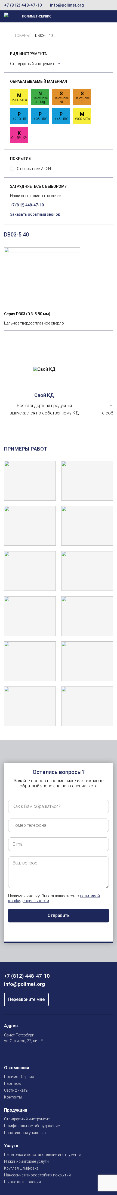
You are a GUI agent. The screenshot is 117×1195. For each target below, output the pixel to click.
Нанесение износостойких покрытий (37, 1175)
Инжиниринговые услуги (26, 1161)
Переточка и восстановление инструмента (42, 1154)
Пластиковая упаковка (25, 1132)
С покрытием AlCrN (34, 168)
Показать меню (88, 16)
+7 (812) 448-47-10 (23, 5)
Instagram (7, 1053)
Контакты (13, 1097)
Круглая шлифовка (21, 1168)
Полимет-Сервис (19, 1076)
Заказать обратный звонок (35, 214)
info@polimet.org (67, 5)
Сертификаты (16, 1090)
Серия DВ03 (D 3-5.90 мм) (27, 314)
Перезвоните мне (26, 999)
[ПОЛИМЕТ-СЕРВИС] (6, 35)
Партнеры (12, 1083)
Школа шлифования (22, 1182)
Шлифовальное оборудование (32, 1126)
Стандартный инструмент (33, 64)
